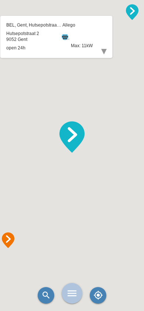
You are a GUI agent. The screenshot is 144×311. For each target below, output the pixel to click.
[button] (72, 137)
